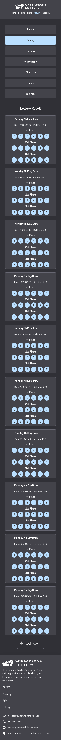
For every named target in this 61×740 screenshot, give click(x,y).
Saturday (30, 93)
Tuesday (30, 50)
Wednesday (30, 61)
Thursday (30, 72)
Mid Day (37, 12)
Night (29, 12)
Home (13, 12)
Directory (46, 12)
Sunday (30, 29)
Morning (21, 12)
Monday (30, 40)
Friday (30, 83)
